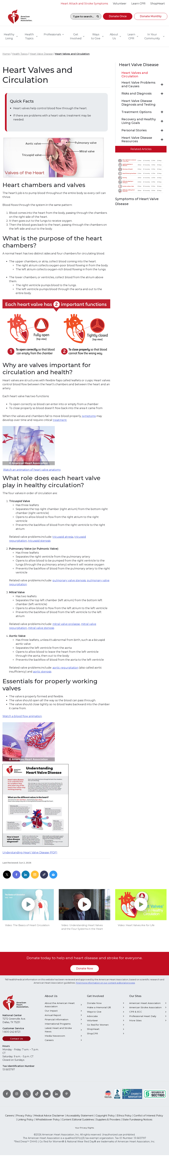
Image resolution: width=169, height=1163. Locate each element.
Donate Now (84, 968)
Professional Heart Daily (142, 1016)
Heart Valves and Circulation (72, 53)
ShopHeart (93, 1029)
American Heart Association (145, 1003)
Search (97, 16)
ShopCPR (92, 1033)
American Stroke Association (145, 1007)
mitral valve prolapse (66, 624)
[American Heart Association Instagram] (16, 1093)
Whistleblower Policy (48, 1119)
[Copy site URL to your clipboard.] (44, 874)
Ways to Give (94, 1011)
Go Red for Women (98, 1024)
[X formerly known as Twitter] (26, 1093)
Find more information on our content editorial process (105, 983)
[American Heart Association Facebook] (6, 1093)
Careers (49, 1040)
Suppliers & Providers (108, 1119)
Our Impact (51, 1010)
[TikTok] (37, 1093)
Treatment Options (136, 112)
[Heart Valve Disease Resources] (162, 140)
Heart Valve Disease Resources (136, 139)
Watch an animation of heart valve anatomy (32, 469)
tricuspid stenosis (39, 540)
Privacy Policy (24, 1115)
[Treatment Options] (162, 112)
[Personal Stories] (162, 130)
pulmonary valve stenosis (69, 580)
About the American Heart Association (60, 1005)
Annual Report (53, 1015)
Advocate (92, 1016)
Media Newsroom (55, 1035)
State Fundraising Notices (137, 1119)
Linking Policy (25, 1119)
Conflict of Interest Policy (148, 1115)
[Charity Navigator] (132, 1093)
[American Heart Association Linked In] (56, 1093)
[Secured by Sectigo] (155, 1093)
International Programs (57, 1023)
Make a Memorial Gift (99, 1007)
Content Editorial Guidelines (78, 1119)
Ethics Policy (124, 1115)
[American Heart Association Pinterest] (66, 1093)
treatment (60, 420)
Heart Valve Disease (41, 53)
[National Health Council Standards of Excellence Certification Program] (108, 1093)
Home (6, 53)
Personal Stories (134, 130)
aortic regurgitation (65, 667)
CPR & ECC (135, 1011)
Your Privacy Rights (84, 1127)
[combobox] (82, 16)
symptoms (89, 416)
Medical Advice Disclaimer (49, 1115)
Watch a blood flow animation (22, 716)
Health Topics (20, 53)
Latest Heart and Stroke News (58, 1030)
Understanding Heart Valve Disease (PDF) (29, 852)
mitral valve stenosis (41, 628)
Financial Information (56, 1019)
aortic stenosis (42, 671)
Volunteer (92, 1020)
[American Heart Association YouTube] (46, 1093)
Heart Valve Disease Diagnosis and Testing (138, 102)
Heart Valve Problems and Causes (138, 84)
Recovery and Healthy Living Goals (138, 121)
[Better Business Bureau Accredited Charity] (117, 1093)
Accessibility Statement (80, 1115)
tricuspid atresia (62, 536)
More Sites (135, 1020)
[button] (117, 16)
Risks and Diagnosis (136, 93)
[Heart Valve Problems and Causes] (162, 85)
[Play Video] (28, 904)
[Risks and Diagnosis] (162, 94)
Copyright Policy (105, 1115)
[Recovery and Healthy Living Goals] (162, 121)
